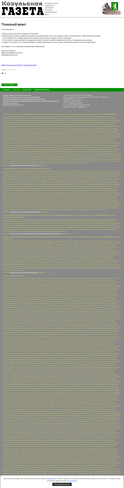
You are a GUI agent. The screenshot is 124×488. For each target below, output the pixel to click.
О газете (6, 90)
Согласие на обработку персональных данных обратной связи (24, 99)
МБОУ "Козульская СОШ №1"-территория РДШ (19, 65)
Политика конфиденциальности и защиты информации (21, 97)
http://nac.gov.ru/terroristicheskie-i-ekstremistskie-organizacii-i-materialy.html (35, 233)
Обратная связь (41, 90)
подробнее (50, 478)
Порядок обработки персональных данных (17, 95)
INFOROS (80, 107)
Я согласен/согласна (62, 484)
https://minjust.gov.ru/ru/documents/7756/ (24, 165)
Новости (27, 90)
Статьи (16, 90)
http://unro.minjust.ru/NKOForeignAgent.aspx (25, 212)
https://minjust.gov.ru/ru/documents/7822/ (24, 272)
